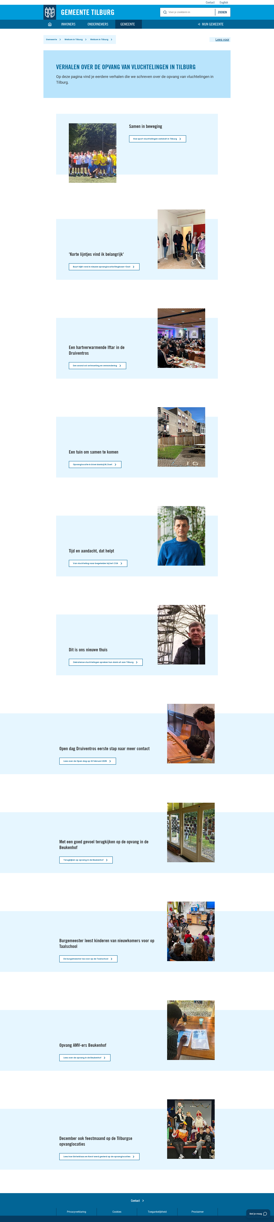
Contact (135, 1200)
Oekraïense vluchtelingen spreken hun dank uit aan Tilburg (103, 662)
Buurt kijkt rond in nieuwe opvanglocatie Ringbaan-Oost (101, 266)
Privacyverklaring (76, 1211)
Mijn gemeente (213, 24)
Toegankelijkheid (157, 1211)
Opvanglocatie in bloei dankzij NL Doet (92, 464)
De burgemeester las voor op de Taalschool (85, 958)
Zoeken (222, 12)
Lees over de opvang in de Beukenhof (82, 1057)
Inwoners (68, 24)
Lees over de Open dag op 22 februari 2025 (85, 761)
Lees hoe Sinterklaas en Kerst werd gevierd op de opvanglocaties (96, 1156)
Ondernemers (98, 24)
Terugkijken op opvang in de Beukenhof (83, 860)
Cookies (116, 1211)
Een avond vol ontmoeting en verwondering (95, 365)
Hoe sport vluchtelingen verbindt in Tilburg (155, 138)
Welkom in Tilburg (74, 39)
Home (49, 24)
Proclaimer (198, 1211)
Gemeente (127, 24)
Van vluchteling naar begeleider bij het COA (95, 563)
